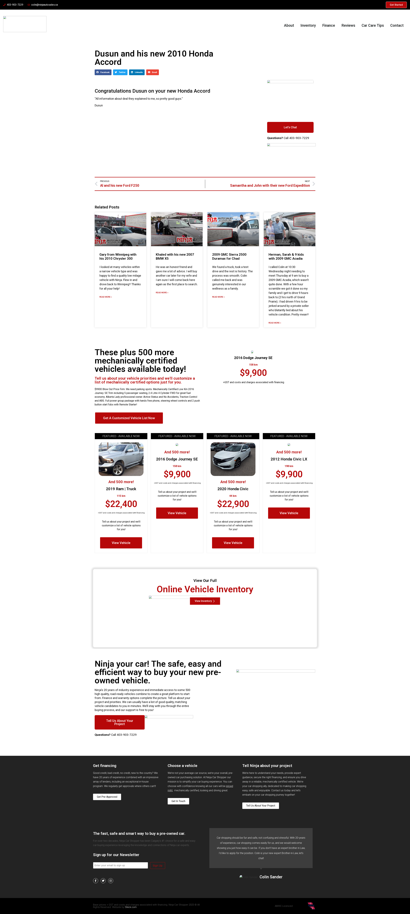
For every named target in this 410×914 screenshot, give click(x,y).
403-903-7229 (299, 138)
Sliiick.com (131, 907)
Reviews (348, 25)
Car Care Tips (373, 25)
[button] (103, 72)
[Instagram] (110, 880)
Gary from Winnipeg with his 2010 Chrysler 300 (117, 256)
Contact (397, 25)
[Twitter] (103, 880)
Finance (328, 25)
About (289, 25)
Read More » (105, 297)
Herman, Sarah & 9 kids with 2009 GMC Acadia (286, 256)
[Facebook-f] (95, 880)
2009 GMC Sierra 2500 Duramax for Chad (229, 256)
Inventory (308, 25)
